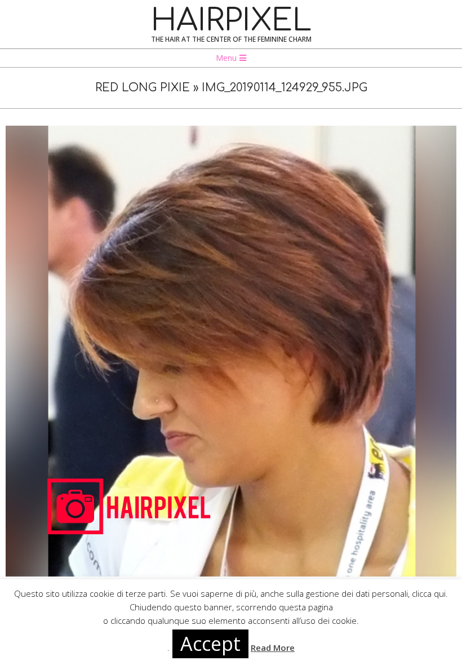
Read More (273, 647)
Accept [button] (210, 644)
